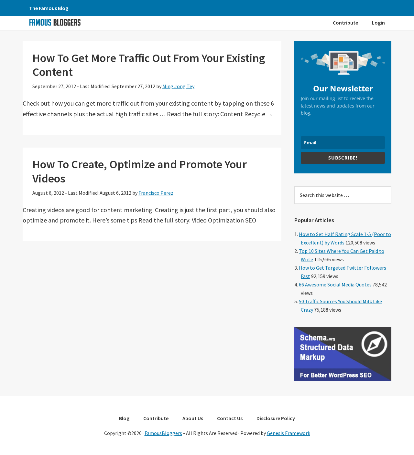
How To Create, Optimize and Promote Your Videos (139, 171)
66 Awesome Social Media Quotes (335, 284)
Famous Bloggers (54, 22)
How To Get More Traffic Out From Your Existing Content (148, 65)
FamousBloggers (163, 433)
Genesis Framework (288, 433)
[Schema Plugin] (342, 379)
